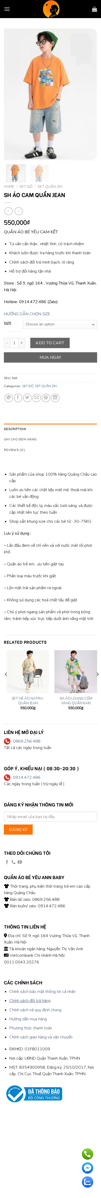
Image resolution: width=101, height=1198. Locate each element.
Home (9, 186)
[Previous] (12, 94)
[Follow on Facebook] (7, 862)
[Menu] (7, 9)
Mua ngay (50, 357)
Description (15, 429)
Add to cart (49, 343)
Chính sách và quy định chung (35, 1010)
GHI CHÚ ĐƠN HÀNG (20, 439)
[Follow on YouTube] (20, 862)
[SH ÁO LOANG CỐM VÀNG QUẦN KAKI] (75, 671)
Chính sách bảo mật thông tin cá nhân (42, 991)
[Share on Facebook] (18, 398)
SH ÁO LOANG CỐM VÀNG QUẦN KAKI (76, 700)
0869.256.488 (26, 741)
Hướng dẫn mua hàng (28, 1019)
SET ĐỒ (25, 186)
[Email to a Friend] (36, 398)
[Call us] (13, 862)
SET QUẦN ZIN (50, 186)
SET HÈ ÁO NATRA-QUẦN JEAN (28, 700)
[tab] (50, 429)
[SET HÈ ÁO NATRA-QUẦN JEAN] (27, 671)
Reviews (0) (14, 450)
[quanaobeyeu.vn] (51, 9)
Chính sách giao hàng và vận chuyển (41, 1037)
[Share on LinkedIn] (55, 398)
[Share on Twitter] (27, 398)
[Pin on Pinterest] (46, 398)
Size (7, 324)
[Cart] (94, 9)
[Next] (88, 94)
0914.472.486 (26, 777)
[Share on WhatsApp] (8, 398)
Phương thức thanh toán (30, 1028)
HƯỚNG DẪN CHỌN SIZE (27, 314)
